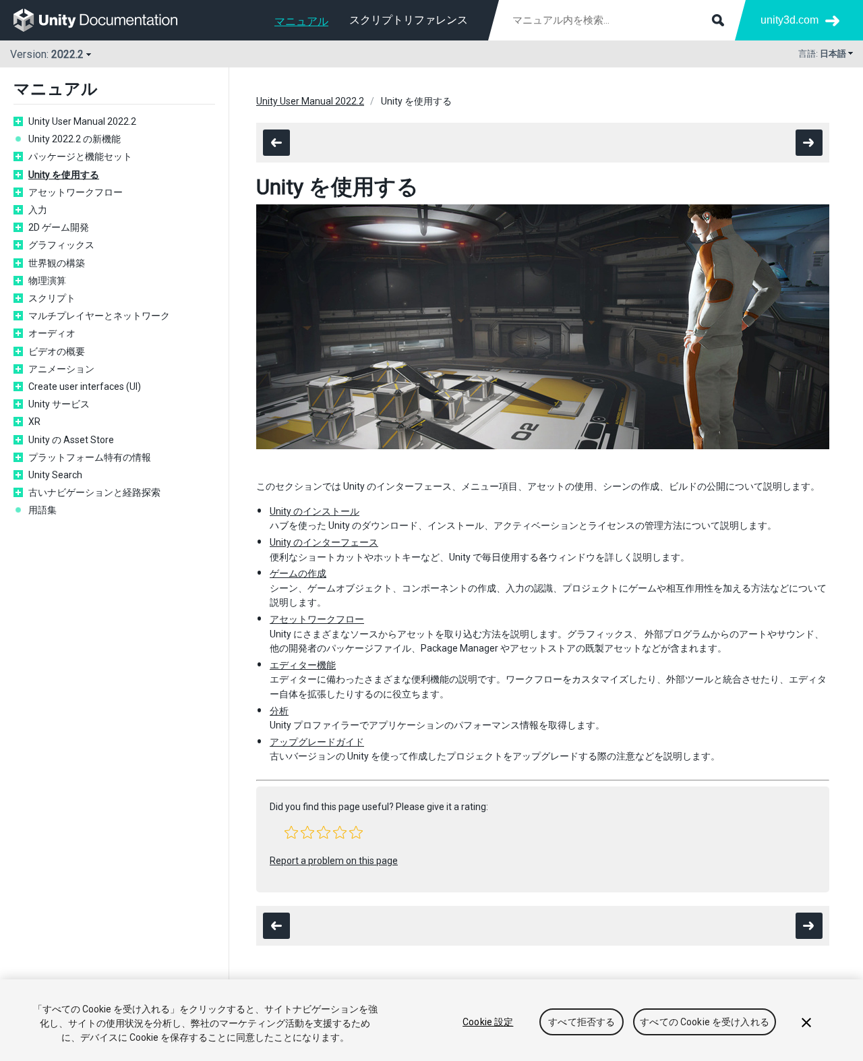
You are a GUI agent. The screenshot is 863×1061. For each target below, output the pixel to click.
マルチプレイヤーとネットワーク (99, 315)
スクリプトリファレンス (408, 20)
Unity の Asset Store (71, 439)
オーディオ (52, 333)
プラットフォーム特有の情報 (89, 457)
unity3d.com (790, 20)
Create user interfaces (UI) (84, 386)
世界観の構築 (56, 263)
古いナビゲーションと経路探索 (94, 492)
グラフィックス (61, 244)
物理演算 (47, 280)
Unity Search (55, 474)
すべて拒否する (581, 1021)
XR (34, 421)
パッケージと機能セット (80, 156)
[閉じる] (806, 1022)
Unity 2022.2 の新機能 (74, 139)
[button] (291, 832)
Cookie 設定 (488, 1021)
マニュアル (301, 21)
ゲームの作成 (298, 573)
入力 (37, 209)
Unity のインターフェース (324, 542)
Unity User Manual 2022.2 (82, 121)
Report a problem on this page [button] (334, 860)
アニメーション (61, 369)
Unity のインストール (314, 511)
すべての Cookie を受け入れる (704, 1021)
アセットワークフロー (75, 192)
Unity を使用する (63, 174)
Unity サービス (59, 404)
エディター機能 (303, 665)
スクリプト (52, 298)
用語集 (42, 510)
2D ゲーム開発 (58, 227)
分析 (279, 711)
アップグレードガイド (317, 742)
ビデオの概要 (56, 351)
